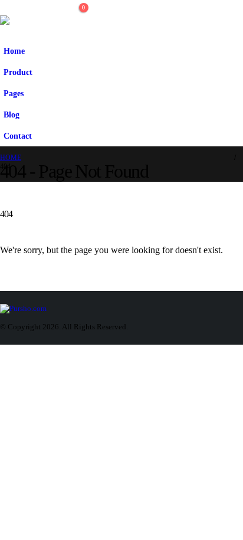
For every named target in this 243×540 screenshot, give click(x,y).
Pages (14, 93)
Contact (18, 135)
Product (18, 72)
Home (14, 50)
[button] (74, 25)
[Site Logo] (27, 20)
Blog (11, 114)
